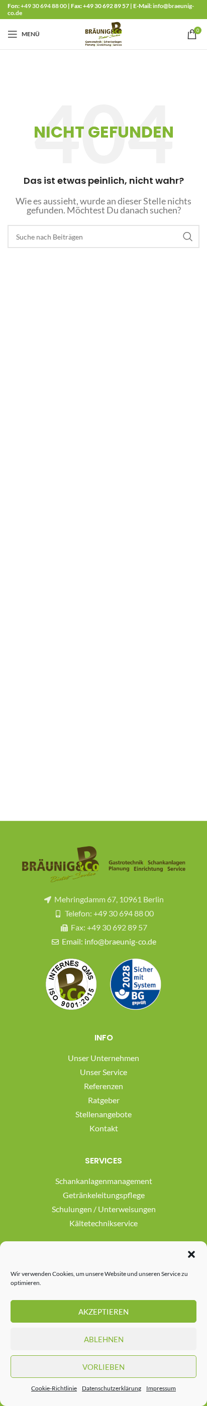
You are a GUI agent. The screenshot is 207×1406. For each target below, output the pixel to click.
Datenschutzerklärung (111, 1388)
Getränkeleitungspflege (104, 1195)
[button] (191, 1254)
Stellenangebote (103, 1114)
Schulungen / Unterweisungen (104, 1209)
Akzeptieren (103, 1311)
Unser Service (103, 1072)
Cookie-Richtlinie (54, 1388)
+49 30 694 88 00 (44, 6)
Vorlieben (103, 1366)
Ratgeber (104, 1100)
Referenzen (103, 1086)
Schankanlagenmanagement (103, 1181)
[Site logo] (103, 33)
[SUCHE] (187, 236)
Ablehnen (104, 1339)
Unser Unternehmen (103, 1058)
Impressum (161, 1388)
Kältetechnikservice (103, 1223)
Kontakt (103, 1128)
